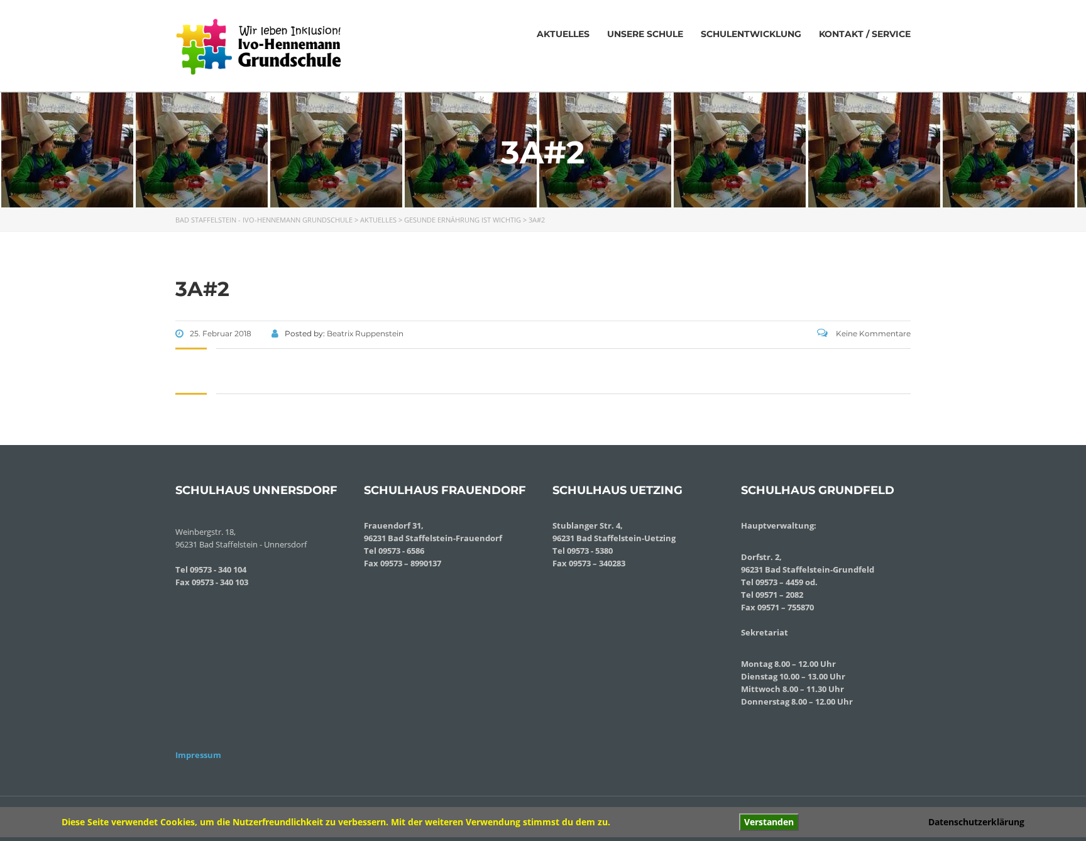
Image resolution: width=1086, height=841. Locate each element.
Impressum (198, 755)
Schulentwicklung (751, 34)
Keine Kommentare (872, 333)
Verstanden (769, 822)
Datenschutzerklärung (976, 822)
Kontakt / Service (865, 34)
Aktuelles (563, 34)
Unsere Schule (645, 34)
